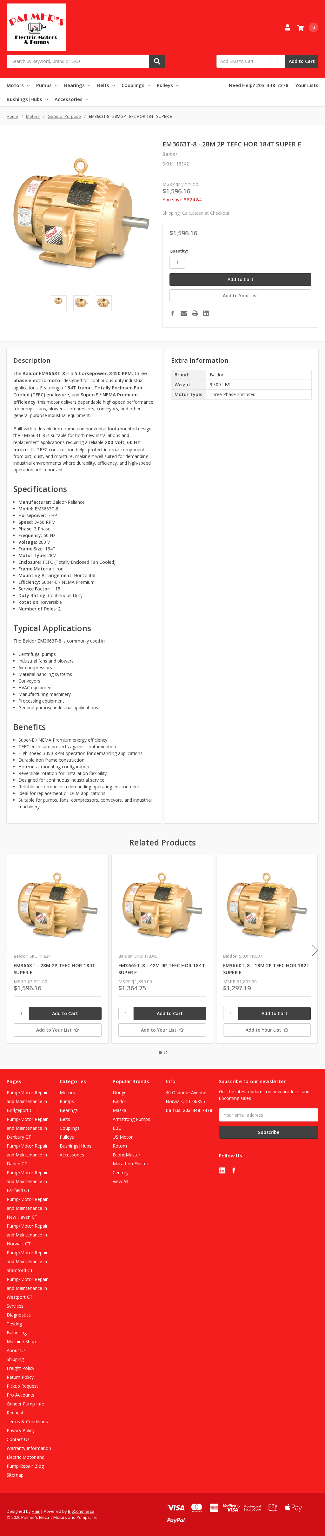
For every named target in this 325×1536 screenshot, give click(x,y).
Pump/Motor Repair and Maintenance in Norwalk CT (27, 1235)
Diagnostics (19, 1315)
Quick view (58, 905)
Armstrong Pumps (131, 1119)
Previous (8, 950)
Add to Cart (302, 61)
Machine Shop (21, 1341)
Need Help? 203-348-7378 (259, 85)
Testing (14, 1324)
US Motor (123, 1137)
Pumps (44, 85)
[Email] (184, 313)
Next (315, 950)
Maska (119, 1110)
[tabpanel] (57, 949)
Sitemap (15, 1475)
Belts (103, 85)
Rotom (120, 1146)
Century (121, 1172)
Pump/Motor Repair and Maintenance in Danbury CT (27, 1128)
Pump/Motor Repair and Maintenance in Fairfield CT (27, 1181)
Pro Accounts (20, 1395)
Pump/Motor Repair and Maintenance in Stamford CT (27, 1261)
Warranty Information (29, 1448)
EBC (117, 1128)
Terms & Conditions (27, 1421)
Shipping (15, 1359)
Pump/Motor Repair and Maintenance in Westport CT (27, 1288)
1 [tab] (160, 1052)
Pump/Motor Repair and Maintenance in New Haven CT (27, 1208)
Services (15, 1306)
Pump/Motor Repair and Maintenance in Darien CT (27, 1155)
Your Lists (306, 85)
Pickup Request (22, 1386)
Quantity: (178, 251)
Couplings (133, 85)
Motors (15, 85)
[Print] (195, 313)
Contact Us (18, 1439)
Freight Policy (20, 1368)
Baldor (119, 1101)
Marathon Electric (131, 1164)
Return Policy (20, 1377)
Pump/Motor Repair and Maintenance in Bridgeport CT (27, 1101)
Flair (36, 1511)
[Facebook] (172, 313)
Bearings (74, 85)
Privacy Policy (21, 1430)
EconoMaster (126, 1155)
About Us (16, 1350)
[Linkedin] (206, 313)
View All (120, 1181)
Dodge (120, 1092)
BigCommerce (81, 1511)
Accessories (69, 99)
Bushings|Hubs (24, 99)
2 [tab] (165, 1052)
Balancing (17, 1333)
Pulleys (165, 85)
